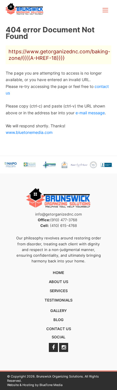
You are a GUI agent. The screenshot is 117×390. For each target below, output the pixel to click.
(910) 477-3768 (63, 220)
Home (58, 272)
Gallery (58, 310)
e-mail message (90, 112)
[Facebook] (53, 347)
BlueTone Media (50, 385)
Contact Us (58, 328)
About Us (58, 281)
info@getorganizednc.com (58, 214)
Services (59, 290)
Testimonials (58, 300)
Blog (58, 319)
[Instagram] (63, 347)
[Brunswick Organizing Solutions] (24, 9)
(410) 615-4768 (63, 225)
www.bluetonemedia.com (29, 132)
